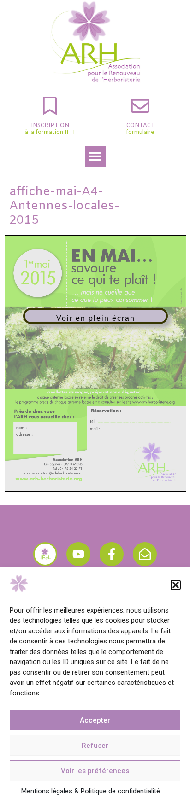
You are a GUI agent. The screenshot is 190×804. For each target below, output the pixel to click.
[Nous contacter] (145, 554)
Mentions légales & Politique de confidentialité (90, 791)
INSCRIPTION (50, 125)
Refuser (95, 745)
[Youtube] (78, 554)
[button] (175, 585)
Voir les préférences (95, 771)
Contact (140, 125)
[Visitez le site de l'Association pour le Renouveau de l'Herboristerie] (45, 554)
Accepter (95, 720)
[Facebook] (112, 554)
